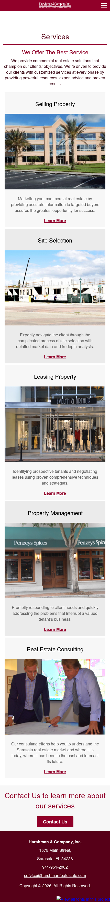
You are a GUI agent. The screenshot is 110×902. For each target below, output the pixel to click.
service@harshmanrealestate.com (55, 875)
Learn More (55, 220)
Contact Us (55, 821)
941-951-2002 (55, 867)
